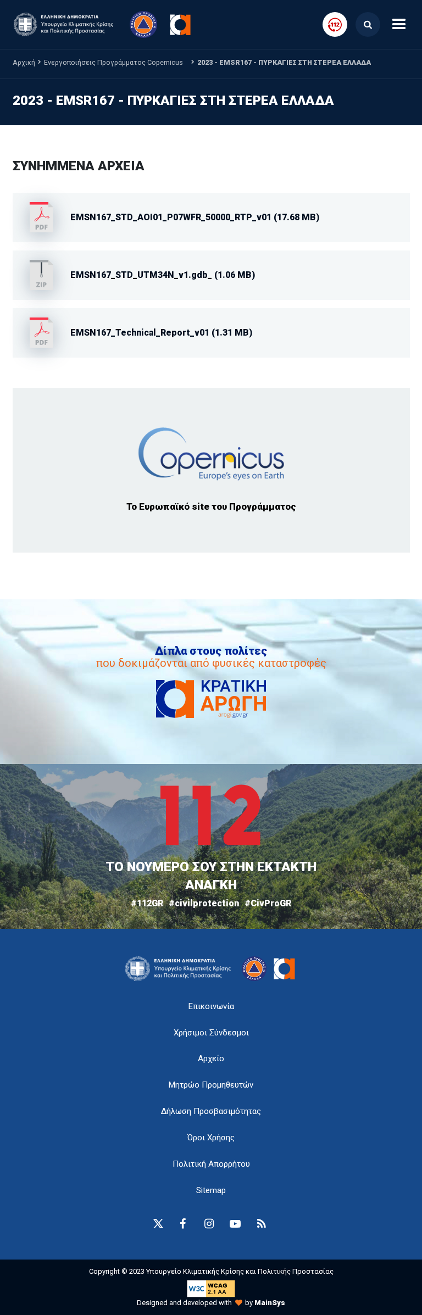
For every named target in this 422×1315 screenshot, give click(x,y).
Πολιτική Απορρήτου (211, 1164)
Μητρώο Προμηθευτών (211, 1085)
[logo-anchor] (180, 968)
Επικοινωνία (211, 1006)
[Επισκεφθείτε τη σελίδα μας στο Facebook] (182, 1224)
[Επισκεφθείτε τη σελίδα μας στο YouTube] (235, 1224)
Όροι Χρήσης (211, 1138)
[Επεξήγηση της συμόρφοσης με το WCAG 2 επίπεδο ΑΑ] (211, 1288)
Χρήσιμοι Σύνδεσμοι (211, 1033)
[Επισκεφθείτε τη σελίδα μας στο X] (158, 1224)
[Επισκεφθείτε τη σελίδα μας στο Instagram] (208, 1224)
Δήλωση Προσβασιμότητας (211, 1111)
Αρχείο (211, 1058)
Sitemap (211, 1190)
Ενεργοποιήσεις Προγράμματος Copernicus (113, 62)
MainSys (269, 1303)
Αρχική (24, 62)
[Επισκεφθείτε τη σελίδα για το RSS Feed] (261, 1224)
